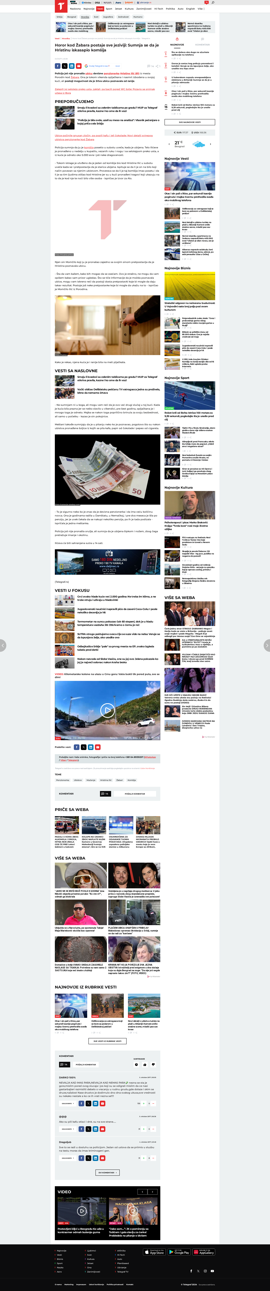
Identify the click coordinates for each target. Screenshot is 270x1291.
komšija (89, 147)
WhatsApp (150, 757)
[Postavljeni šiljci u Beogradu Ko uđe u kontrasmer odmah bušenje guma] (82, 1211)
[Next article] (267, 645)
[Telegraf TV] (212, 1271)
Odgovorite (68, 1103)
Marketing (68, 1284)
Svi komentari (108, 1172)
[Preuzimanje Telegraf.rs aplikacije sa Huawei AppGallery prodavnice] (203, 1252)
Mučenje (91, 780)
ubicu (89, 73)
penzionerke (112, 73)
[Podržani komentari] (145, 1064)
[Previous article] (3, 645)
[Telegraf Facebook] (191, 1271)
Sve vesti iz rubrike (107, 1041)
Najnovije (177, 159)
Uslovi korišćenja (147, 768)
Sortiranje (139, 1059)
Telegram (73, 760)
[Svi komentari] (136, 1064)
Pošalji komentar (135, 794)
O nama (58, 1284)
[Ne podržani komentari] (153, 1064)
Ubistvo (78, 780)
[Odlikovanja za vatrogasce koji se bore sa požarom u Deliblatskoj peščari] (101, 27)
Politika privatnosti (115, 1284)
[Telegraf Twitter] (198, 1271)
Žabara (75, 77)
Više (200, 8)
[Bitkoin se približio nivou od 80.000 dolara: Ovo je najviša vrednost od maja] (172, 337)
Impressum (81, 1284)
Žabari (119, 780)
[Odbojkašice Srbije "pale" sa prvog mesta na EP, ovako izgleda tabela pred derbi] (65, 650)
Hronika (66, 38)
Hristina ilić (106, 780)
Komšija (132, 780)
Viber (63, 760)
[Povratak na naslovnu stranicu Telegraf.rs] (61, 6)
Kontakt (129, 1284)
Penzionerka (62, 780)
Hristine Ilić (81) (129, 73)
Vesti (57, 38)
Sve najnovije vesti (190, 122)
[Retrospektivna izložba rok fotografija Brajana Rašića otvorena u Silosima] (172, 583)
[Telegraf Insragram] (205, 1271)
